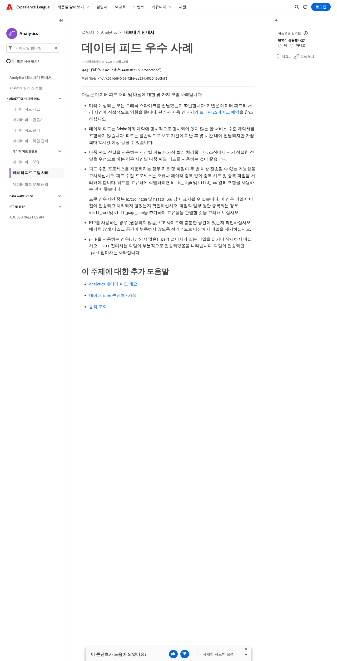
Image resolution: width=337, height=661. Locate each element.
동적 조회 (98, 306)
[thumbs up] (173, 654)
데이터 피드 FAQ (26, 161)
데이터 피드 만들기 (28, 119)
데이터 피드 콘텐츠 (25, 151)
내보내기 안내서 (139, 32)
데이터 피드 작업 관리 (30, 140)
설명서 (88, 32)
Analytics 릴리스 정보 (25, 88)
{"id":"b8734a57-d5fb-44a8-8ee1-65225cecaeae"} (126, 69)
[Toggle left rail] (61, 21)
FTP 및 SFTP (17, 206)
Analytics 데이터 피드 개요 (113, 283)
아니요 (300, 45)
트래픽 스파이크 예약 (219, 112)
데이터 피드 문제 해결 (30, 184)
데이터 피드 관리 (26, 130)
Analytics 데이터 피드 (24, 98)
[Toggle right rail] (275, 21)
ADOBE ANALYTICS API (26, 217)
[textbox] (33, 48)
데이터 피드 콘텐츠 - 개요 (113, 295)
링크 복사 (307, 57)
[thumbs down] (184, 654)
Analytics (109, 32)
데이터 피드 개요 (26, 109)
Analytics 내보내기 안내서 (30, 77)
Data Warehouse (21, 196)
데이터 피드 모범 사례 (31, 172)
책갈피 (286, 57)
